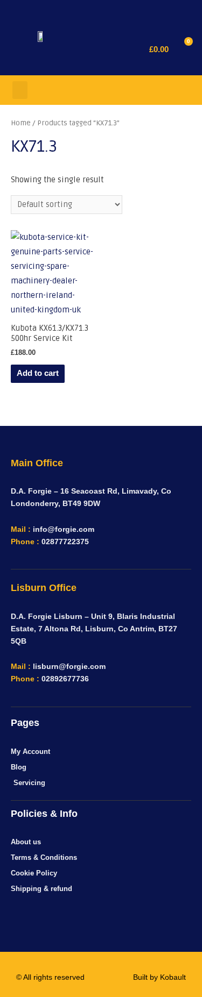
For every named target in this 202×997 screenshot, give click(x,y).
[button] (127, 49)
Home (21, 123)
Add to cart (38, 373)
